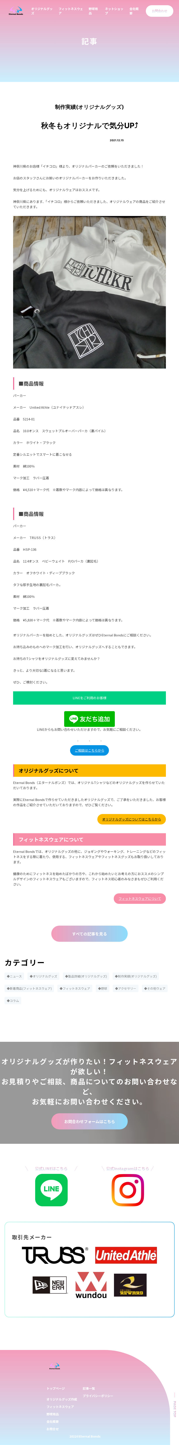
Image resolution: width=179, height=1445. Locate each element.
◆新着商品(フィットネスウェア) (29, 988)
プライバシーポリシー (98, 1396)
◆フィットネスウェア (75, 988)
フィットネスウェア (60, 1406)
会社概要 (52, 1421)
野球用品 (52, 1414)
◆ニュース (14, 976)
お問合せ (52, 1429)
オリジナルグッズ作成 (61, 1399)
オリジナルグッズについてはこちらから (131, 819)
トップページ (55, 1388)
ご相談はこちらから (89, 750)
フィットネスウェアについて (140, 898)
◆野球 (102, 988)
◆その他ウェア (154, 988)
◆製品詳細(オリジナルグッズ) (86, 976)
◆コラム (13, 1000)
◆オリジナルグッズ (43, 976)
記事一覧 (89, 1388)
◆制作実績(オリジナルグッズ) (136, 976)
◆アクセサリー (125, 988)
